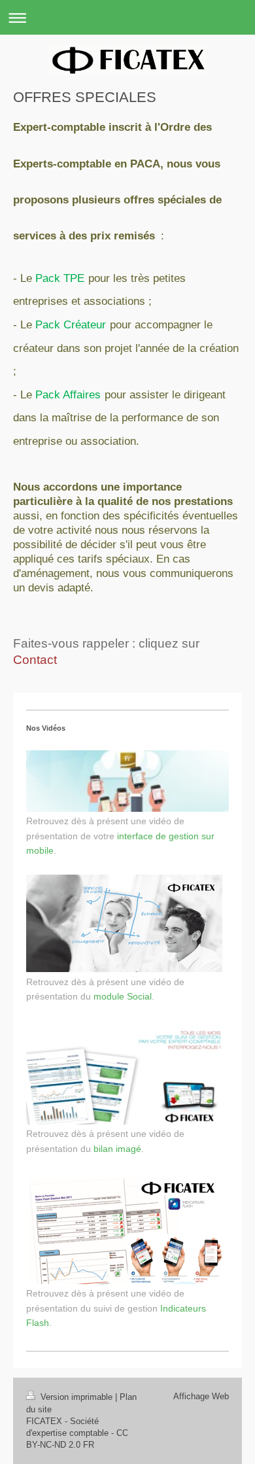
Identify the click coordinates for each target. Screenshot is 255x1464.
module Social (123, 996)
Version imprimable (76, 1397)
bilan (103, 1148)
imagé (128, 1148)
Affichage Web (201, 1396)
